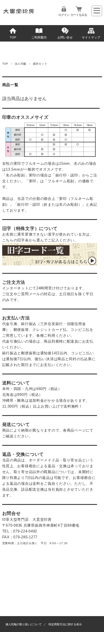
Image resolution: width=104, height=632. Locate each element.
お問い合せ (65, 37)
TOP (13, 37)
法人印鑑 (20, 63)
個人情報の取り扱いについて (24, 624)
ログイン (63, 14)
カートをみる (78, 14)
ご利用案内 (39, 37)
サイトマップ (91, 37)
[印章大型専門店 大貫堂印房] (18, 15)
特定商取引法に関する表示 (65, 624)
